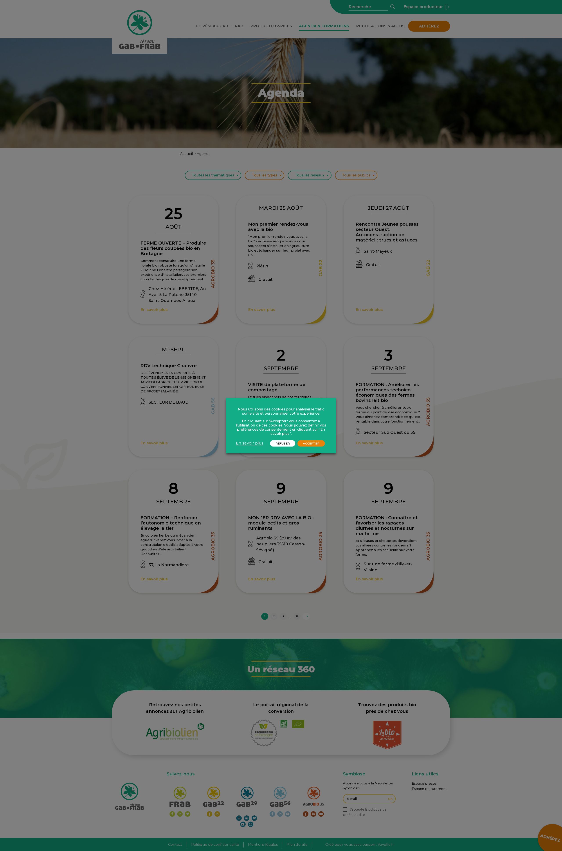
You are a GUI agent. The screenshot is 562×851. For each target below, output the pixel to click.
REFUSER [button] (283, 443)
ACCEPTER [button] (311, 443)
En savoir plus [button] (249, 443)
